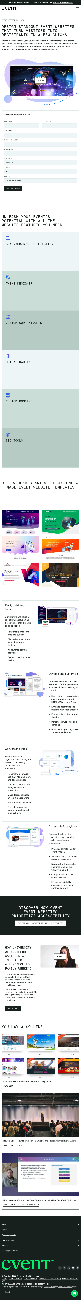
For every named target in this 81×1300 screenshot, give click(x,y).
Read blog (8, 1086)
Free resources (8, 1240)
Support (5, 1245)
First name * (9, 121)
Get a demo (13, 1009)
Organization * (10, 149)
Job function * (10, 158)
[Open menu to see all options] (77, 8)
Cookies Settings (41, 1284)
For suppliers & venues (11, 1251)
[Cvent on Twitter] (64, 1268)
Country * (8, 167)
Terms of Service (65, 1286)
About (4, 1230)
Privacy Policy (49, 1286)
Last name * (46, 121)
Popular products (9, 1235)
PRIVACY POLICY (15, 1278)
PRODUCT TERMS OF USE (49, 1278)
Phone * (12, 140)
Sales (4, 1224)
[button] (40, 81)
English (7, 1292)
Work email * (9, 130)
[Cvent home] (10, 8)
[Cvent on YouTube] (73, 1268)
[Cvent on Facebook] (60, 1268)
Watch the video (12, 1145)
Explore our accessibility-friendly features (40, 923)
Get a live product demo (40, 204)
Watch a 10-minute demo (63, 2)
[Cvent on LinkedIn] (69, 1268)
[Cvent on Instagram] (77, 1268)
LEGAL (4, 1278)
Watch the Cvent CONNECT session (20, 1205)
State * (7, 176)
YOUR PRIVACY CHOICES (22, 1284)
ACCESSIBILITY (30, 1278)
